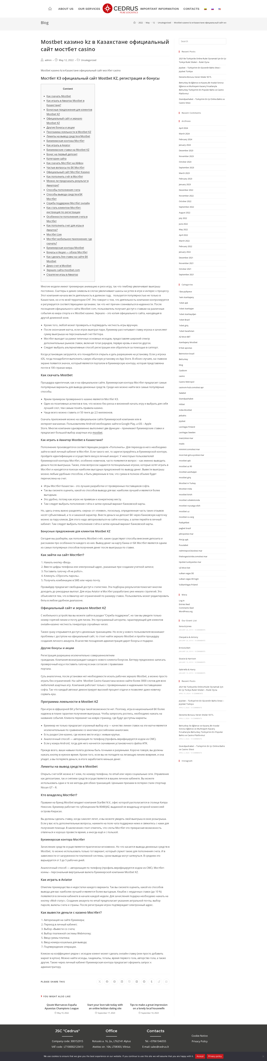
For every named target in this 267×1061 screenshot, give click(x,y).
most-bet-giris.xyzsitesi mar (191, 455)
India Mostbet (185, 410)
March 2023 (184, 173)
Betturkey (183, 359)
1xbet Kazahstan (186, 331)
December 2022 (186, 190)
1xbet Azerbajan (186, 308)
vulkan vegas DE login (189, 578)
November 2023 (186, 156)
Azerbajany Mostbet (188, 342)
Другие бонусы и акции (61, 127)
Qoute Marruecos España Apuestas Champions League (62, 1006)
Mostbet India (185, 488)
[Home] (135, 22)
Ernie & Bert (185, 647)
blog (181, 365)
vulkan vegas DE (186, 573)
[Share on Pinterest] (114, 982)
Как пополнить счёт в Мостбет (65, 176)
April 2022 (183, 235)
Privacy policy (215, 1056)
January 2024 (185, 145)
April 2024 (183, 128)
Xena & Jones (185, 626)
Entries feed (184, 604)
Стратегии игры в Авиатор (62, 274)
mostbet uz (184, 511)
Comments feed (186, 607)
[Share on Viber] (129, 982)
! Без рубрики (185, 291)
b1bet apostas (185, 347)
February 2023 (185, 178)
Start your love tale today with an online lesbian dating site (105, 1006)
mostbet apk (185, 460)
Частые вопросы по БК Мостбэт (65, 167)
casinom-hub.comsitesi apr (191, 387)
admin (48, 60)
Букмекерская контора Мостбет (65, 140)
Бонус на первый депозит (62, 154)
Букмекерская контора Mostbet (65, 247)
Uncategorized (88, 60)
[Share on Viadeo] (159, 982)
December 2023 (186, 150)
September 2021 (186, 274)
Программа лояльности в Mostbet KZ (69, 132)
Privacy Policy (200, 1041)
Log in (181, 600)
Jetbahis (182, 415)
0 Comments (200, 630)
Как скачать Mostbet (59, 96)
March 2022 (184, 240)
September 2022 (186, 206)
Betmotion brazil (186, 353)
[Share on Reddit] (144, 982)
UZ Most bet (184, 567)
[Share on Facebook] (107, 982)
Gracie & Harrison (187, 658)
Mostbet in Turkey (187, 483)
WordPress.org (186, 611)
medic (181, 443)
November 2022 (186, 195)
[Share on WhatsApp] (166, 982)
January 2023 (185, 184)
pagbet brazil (185, 528)
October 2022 (185, 201)
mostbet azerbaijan (188, 472)
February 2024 (185, 139)
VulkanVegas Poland (188, 584)
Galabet (182, 393)
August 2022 (184, 212)
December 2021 (186, 257)
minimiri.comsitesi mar (189, 449)
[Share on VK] (137, 982)
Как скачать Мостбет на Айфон (65, 163)
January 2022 (185, 252)
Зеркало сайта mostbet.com (63, 270)
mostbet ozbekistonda (189, 500)
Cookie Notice (200, 1035)
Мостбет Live (54, 234)
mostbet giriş (185, 477)
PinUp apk (183, 539)
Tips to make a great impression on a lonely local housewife (148, 1006)
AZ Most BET (184, 336)
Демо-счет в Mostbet (59, 265)
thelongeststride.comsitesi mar (193, 556)
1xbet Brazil (184, 319)
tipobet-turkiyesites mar (190, 562)
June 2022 (183, 223)
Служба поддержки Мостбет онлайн (68, 203)
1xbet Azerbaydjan (187, 314)
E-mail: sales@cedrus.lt (155, 1046)
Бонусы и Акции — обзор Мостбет (67, 252)
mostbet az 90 (185, 466)
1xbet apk (183, 302)
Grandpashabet (186, 398)
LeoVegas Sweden (187, 432)
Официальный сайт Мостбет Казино (68, 172)
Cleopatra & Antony (188, 637)
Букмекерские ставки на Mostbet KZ (68, 149)
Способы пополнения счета (63, 190)
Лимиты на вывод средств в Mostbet (68, 136)
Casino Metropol (186, 381)
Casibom (183, 370)
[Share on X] (100, 982)
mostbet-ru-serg (186, 517)
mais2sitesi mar (186, 438)
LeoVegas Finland (187, 426)
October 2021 (185, 269)
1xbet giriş (183, 325)
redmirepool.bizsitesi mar (190, 550)
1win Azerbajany (186, 297)
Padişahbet (184, 522)
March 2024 (184, 133)
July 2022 (183, 218)
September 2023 (186, 167)
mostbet (97, 432)
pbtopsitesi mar (186, 533)
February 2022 (185, 246)
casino (182, 376)
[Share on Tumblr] (151, 982)
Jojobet (182, 421)
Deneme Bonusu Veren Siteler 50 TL (195, 77)
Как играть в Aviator (58, 145)
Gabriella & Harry (187, 669)
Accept (200, 1056)
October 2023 (185, 161)
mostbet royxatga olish (189, 505)
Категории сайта (56, 158)
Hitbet (182, 404)
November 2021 (186, 263)
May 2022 (183, 229)
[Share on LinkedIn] (122, 982)
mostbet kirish (185, 494)
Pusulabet (183, 545)
